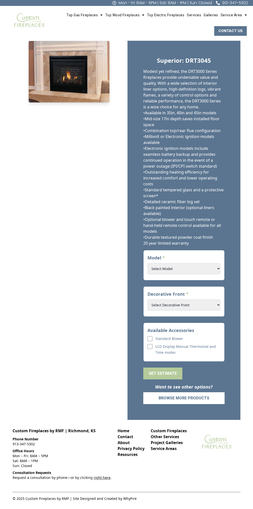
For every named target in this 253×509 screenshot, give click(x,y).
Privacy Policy (131, 448)
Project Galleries (167, 442)
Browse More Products (184, 398)
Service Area (231, 15)
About (124, 442)
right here (102, 477)
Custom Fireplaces (169, 430)
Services (194, 15)
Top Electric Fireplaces (166, 15)
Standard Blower (169, 338)
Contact (125, 436)
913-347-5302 (24, 444)
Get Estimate (163, 373)
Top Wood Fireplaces (122, 15)
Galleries (211, 15)
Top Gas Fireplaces (82, 15)
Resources (128, 454)
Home (123, 430)
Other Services (165, 436)
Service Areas (164, 448)
